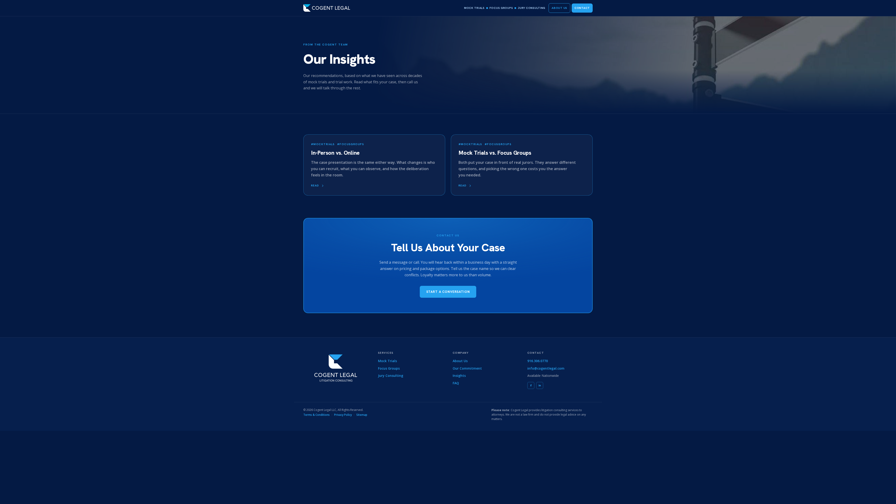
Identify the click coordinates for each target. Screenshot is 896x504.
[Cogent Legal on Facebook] (530, 385)
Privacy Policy (343, 415)
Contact (582, 8)
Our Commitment (467, 368)
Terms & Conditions (316, 415)
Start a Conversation (448, 292)
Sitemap (361, 415)
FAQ (456, 383)
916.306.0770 (537, 361)
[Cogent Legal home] (326, 8)
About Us (559, 8)
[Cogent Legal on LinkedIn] (539, 385)
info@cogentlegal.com (545, 368)
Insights (459, 375)
